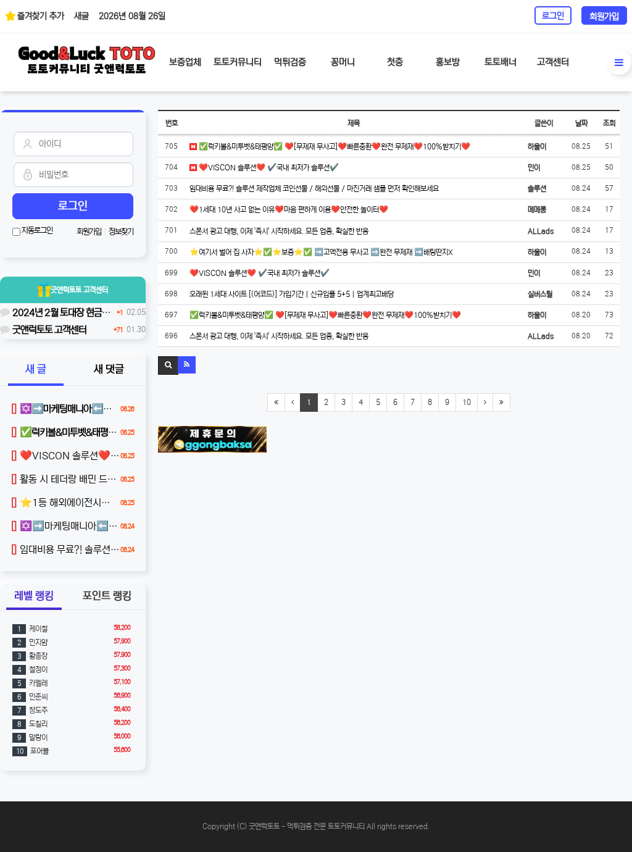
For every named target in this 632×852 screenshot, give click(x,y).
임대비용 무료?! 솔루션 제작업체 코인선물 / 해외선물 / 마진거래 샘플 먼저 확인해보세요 (314, 189)
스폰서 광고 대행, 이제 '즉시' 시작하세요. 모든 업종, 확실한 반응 (278, 231)
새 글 (35, 369)
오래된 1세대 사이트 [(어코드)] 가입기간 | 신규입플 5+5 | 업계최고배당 (291, 294)
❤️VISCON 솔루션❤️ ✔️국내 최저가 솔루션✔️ (268, 168)
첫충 (395, 62)
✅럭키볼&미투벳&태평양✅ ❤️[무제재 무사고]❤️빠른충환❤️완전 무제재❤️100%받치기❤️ (333, 147)
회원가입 (604, 17)
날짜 (581, 123)
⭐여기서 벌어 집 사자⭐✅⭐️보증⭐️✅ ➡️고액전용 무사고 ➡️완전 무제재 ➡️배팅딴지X (321, 252)
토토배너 (500, 62)
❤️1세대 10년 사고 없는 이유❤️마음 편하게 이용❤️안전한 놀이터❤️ (288, 210)
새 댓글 (109, 369)
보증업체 (185, 62)
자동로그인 (36, 230)
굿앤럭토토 (79, 290)
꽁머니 (343, 62)
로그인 (553, 16)
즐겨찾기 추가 (40, 16)
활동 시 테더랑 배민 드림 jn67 (75, 479)
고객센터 (553, 62)
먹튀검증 (290, 62)
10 (466, 402)
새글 (81, 16)
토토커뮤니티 (238, 62)
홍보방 (448, 62)
